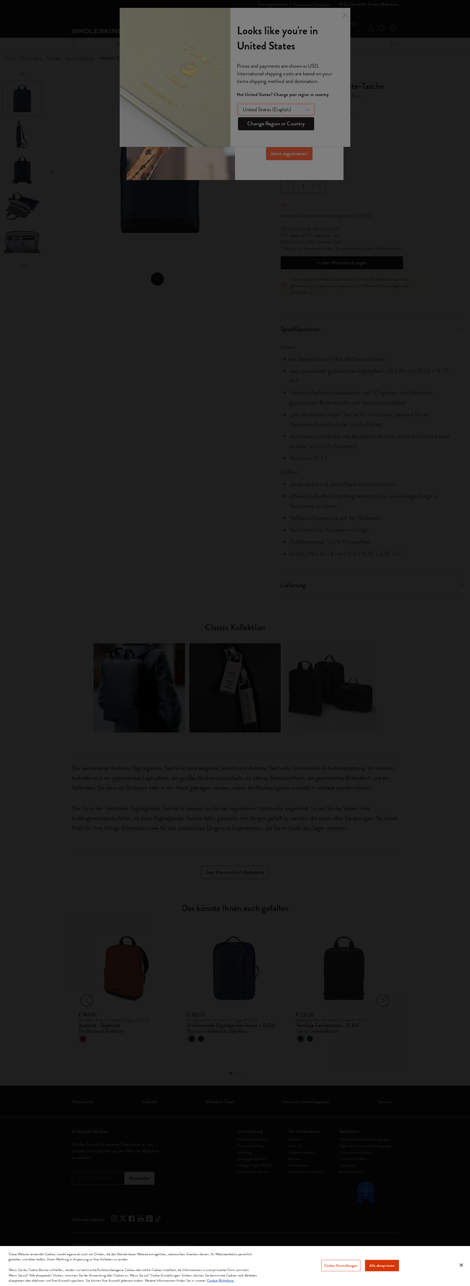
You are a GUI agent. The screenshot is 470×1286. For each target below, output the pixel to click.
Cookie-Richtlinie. (220, 1280)
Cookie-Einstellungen (341, 1265)
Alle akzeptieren (382, 1265)
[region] (235, 1266)
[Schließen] (461, 1265)
